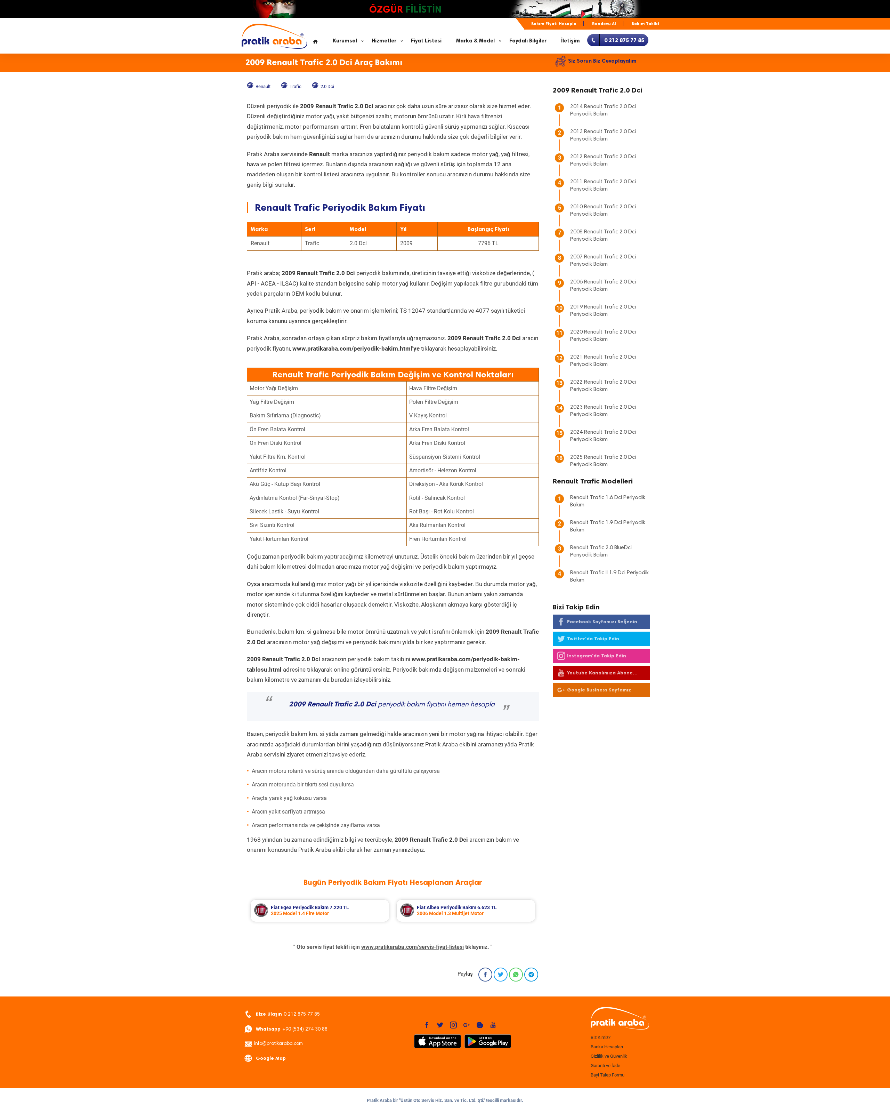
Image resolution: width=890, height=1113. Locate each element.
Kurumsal (345, 41)
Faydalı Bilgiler (528, 41)
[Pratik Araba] (618, 1019)
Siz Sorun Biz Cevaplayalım (602, 61)
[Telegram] (531, 975)
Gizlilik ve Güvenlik (609, 1056)
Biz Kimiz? (600, 1037)
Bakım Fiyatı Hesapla (553, 23)
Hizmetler (384, 41)
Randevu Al (604, 23)
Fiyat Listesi (426, 41)
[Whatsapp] (516, 975)
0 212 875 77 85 (288, 1014)
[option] (320, 911)
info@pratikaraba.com (278, 1043)
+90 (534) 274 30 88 (291, 1029)
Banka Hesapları (607, 1046)
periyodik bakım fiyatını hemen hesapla (392, 704)
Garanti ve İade (605, 1065)
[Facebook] (485, 975)
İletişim (570, 41)
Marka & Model (475, 41)
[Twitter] (501, 975)
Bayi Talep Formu (607, 1075)
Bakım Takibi (645, 23)
